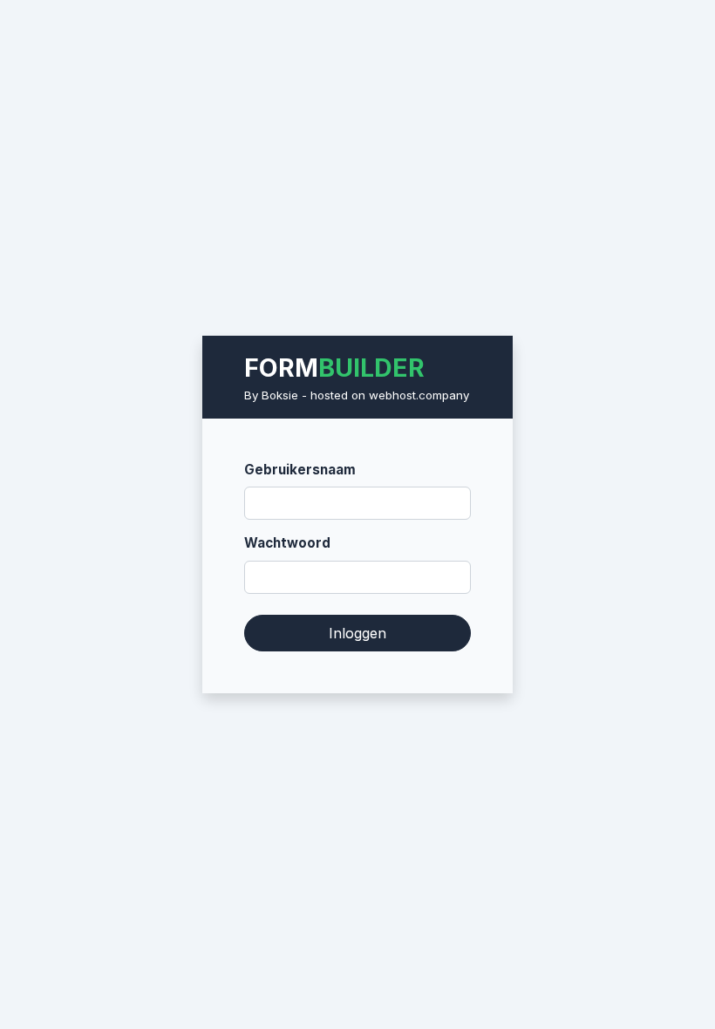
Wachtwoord (287, 543)
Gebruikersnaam (300, 469)
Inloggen (357, 633)
